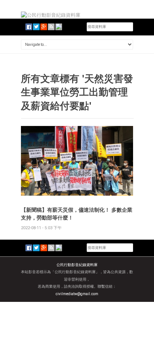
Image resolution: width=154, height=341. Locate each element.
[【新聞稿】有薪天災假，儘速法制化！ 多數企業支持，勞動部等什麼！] (77, 160)
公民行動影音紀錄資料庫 (77, 265)
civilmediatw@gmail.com (77, 294)
